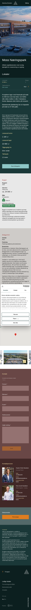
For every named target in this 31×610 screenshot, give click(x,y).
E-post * (4, 404)
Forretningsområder (8, 584)
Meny (27, 3)
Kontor (17, 481)
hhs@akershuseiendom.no (21, 478)
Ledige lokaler (6, 581)
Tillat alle (15, 314)
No (3, 599)
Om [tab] (25, 290)
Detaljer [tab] (16, 290)
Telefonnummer (6, 414)
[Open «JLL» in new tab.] (10, 605)
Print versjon (15, 517)
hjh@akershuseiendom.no (21, 496)
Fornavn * (4, 384)
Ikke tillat (15, 322)
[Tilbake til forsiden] (15, 3)
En (5, 599)
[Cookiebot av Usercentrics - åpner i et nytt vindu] (23, 286)
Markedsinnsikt (7, 587)
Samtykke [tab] (5, 290)
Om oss (4, 596)
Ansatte (4, 590)
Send (11, 448)
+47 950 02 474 (19, 474)
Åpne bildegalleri (15, 166)
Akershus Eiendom (7, 3)
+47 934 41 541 (19, 492)
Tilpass (15, 318)
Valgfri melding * (6, 425)
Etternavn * (5, 394)
